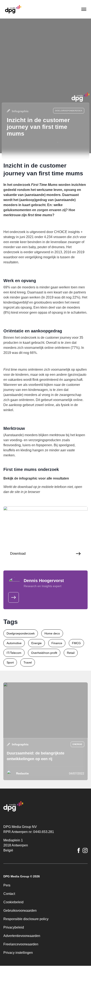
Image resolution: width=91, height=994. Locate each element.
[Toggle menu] (83, 9)
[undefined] (13, 597)
